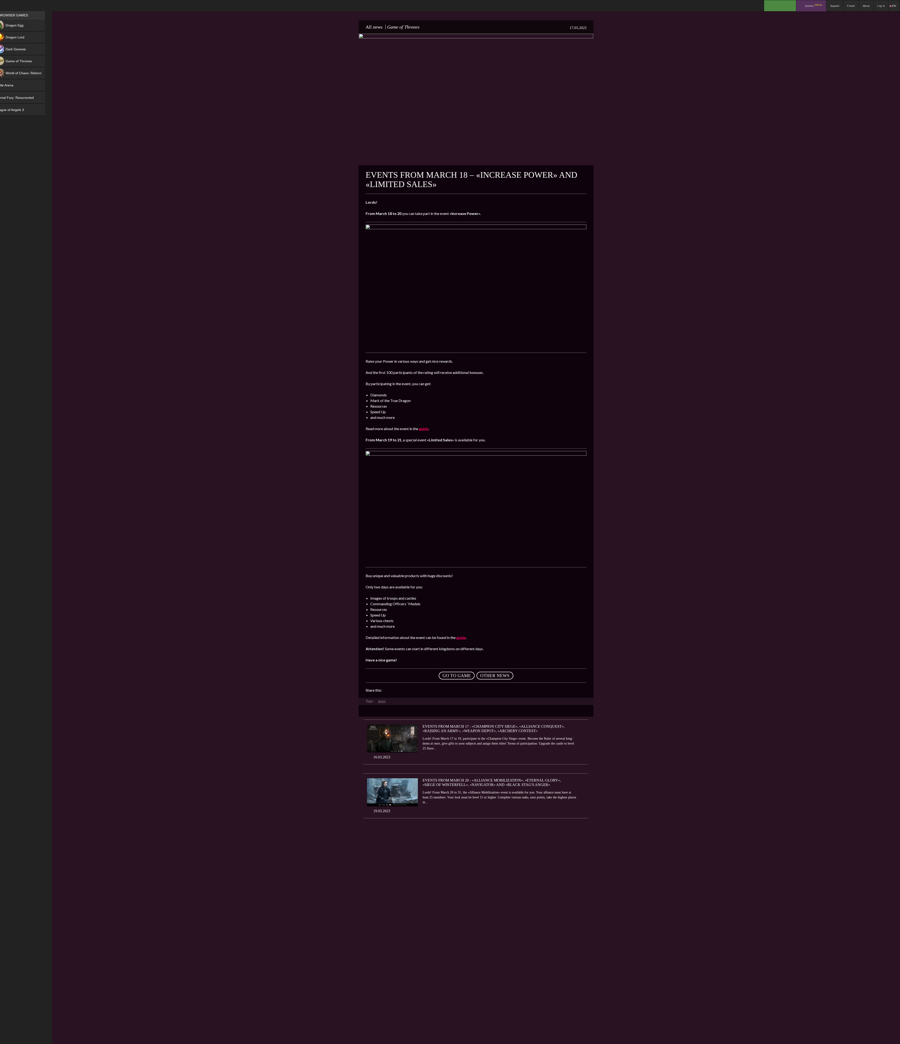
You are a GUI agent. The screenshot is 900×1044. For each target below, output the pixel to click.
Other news (495, 675)
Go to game (456, 675)
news (382, 701)
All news (374, 27)
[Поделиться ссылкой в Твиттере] (429, 690)
